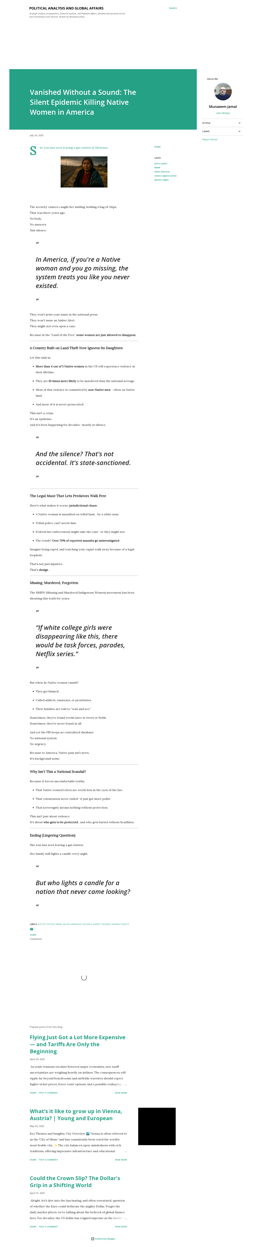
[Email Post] (31, 930)
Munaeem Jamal (223, 106)
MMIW (157, 167)
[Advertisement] (103, 42)
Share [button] (157, 146)
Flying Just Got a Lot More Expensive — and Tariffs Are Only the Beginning (77, 1044)
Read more (121, 1092)
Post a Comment (48, 1092)
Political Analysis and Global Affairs (66, 8)
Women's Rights (161, 179)
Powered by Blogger (104, 1238)
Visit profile (223, 113)
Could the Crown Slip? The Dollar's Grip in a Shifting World (75, 1182)
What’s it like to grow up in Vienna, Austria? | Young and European (76, 1115)
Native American (162, 171)
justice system (160, 163)
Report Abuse (209, 139)
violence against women (165, 175)
